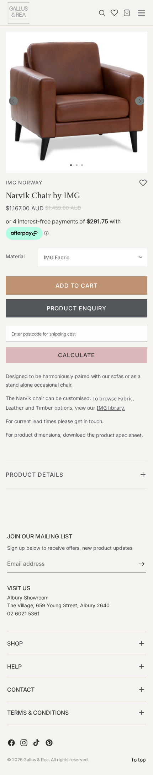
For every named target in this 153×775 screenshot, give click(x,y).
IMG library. (111, 407)
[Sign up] (141, 564)
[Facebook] (11, 743)
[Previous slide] (13, 102)
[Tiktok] (36, 743)
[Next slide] (139, 102)
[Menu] (141, 12)
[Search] (102, 12)
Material (15, 256)
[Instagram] (24, 743)
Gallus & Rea (36, 759)
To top (138, 760)
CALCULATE (76, 355)
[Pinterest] (49, 743)
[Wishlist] (112, 12)
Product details (34, 474)
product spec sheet (119, 435)
